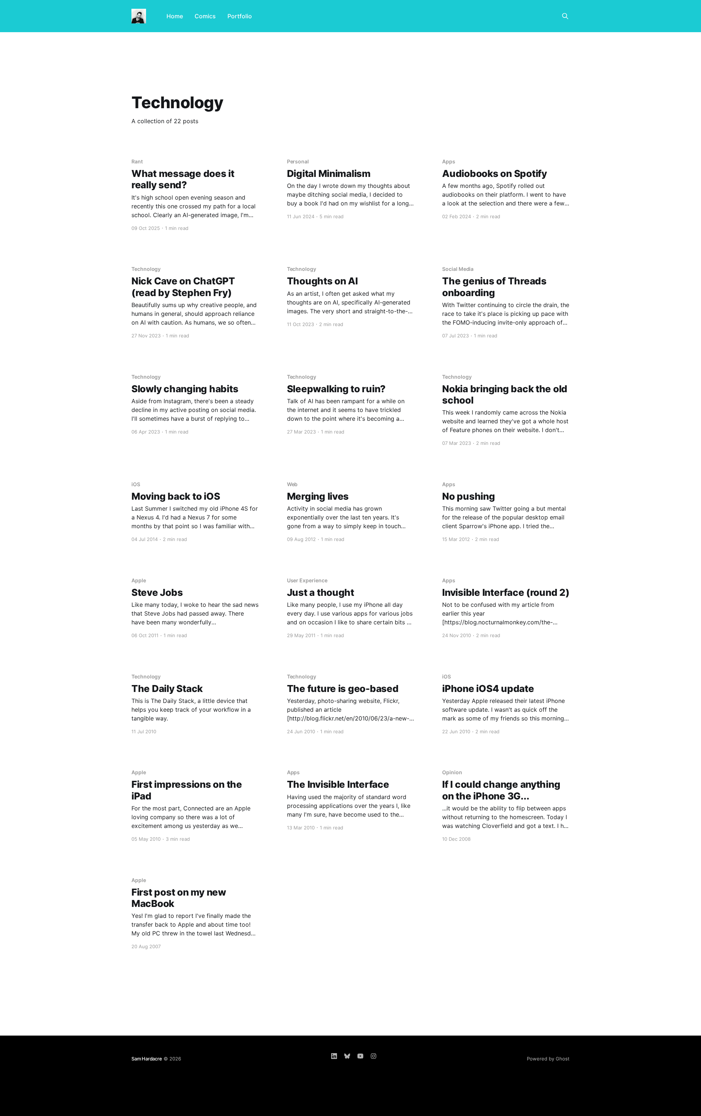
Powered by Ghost (548, 1059)
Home (174, 16)
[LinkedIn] (334, 1056)
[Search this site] (565, 16)
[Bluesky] (347, 1056)
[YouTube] (360, 1056)
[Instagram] (373, 1056)
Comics (205, 16)
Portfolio (239, 16)
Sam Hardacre (146, 1059)
